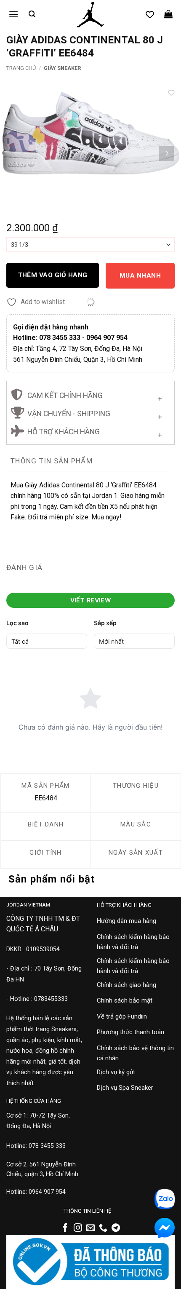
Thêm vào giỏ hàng (53, 275)
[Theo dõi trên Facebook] (65, 1228)
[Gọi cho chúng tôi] (103, 1228)
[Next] (166, 153)
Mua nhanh (140, 275)
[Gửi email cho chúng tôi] (90, 1228)
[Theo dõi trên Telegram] (116, 1228)
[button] (13, 14)
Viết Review (90, 600)
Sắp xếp (105, 622)
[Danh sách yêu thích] (150, 14)
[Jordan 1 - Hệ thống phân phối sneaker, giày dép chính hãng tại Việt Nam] (90, 14)
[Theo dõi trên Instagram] (78, 1228)
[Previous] (14, 153)
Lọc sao (17, 622)
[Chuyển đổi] (160, 397)
